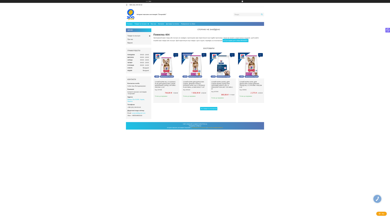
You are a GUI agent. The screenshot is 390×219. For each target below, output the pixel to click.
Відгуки (130, 43)
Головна (129, 24)
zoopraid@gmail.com (138, 113)
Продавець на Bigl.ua (195, 126)
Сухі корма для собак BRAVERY (236, 40)
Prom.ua (204, 124)
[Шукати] (261, 14)
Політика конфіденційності (215, 127)
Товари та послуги (140, 24)
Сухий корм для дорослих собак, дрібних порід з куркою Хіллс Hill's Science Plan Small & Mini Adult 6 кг (194, 84)
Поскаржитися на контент (199, 127)
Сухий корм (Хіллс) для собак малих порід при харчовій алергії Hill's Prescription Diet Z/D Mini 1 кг (222, 85)
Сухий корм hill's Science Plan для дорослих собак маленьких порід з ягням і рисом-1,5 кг (165, 84)
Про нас (153, 24)
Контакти (161, 24)
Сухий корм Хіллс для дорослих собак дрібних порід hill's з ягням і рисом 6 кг (251, 84)
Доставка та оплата (172, 24)
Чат (383, 214)
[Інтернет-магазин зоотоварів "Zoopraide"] (131, 14)
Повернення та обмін (188, 24)
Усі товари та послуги (208, 108)
